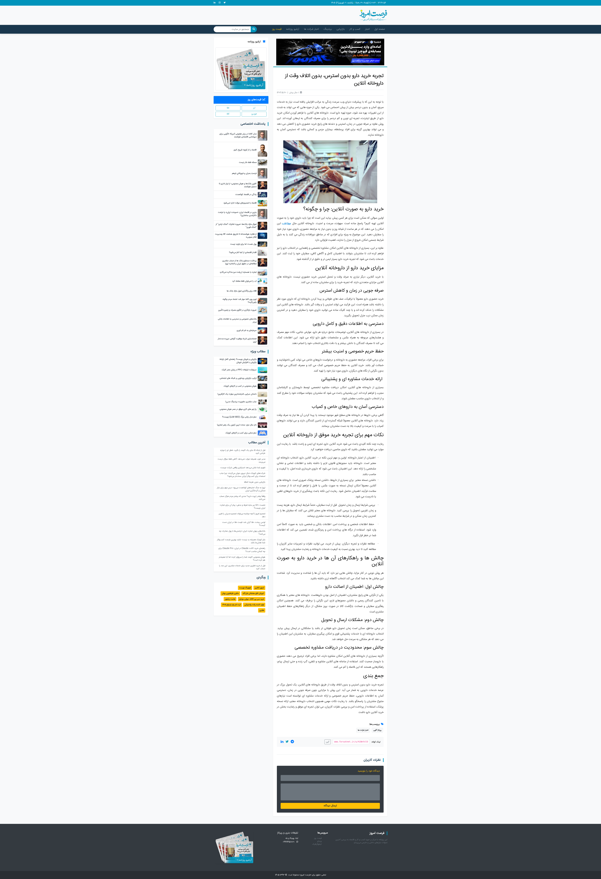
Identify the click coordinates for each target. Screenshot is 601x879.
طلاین (261, 610)
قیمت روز (276, 29)
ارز (254, 108)
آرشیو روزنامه (292, 29)
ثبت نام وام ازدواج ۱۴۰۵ (231, 604)
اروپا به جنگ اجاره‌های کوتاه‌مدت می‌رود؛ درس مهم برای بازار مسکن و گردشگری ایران (241, 489)
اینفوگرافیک (317, 844)
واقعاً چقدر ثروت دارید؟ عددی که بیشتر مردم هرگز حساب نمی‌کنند (242, 498)
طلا (228, 108)
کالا (228, 114)
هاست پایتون (230, 599)
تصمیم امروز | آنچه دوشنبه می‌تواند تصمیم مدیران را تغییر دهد (242, 515)
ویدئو (319, 841)
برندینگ (328, 29)
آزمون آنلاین (259, 587)
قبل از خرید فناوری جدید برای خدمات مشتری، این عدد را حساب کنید (242, 567)
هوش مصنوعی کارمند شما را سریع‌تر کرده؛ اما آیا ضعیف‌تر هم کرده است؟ (242, 559)
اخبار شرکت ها (311, 29)
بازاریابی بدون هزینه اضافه (254, 482)
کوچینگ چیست (245, 587)
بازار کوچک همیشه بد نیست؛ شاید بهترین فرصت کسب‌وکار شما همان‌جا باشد (241, 541)
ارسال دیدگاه (330, 806)
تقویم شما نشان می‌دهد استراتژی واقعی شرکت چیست (242, 467)
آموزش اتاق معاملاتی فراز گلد (253, 593)
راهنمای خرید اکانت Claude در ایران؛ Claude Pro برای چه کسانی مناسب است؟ (241, 550)
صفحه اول (379, 29)
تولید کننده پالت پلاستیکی (254, 604)
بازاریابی (340, 29)
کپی (327, 742)
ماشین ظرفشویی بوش (230, 593)
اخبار (367, 29)
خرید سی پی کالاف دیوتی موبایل (251, 599)
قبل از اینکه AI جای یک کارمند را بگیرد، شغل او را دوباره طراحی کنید (242, 452)
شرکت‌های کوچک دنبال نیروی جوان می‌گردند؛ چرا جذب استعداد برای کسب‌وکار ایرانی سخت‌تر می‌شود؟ (242, 475)
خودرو (254, 114)
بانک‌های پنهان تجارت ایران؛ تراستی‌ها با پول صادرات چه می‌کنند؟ (242, 533)
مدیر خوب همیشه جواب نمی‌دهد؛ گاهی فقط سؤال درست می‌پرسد (241, 461)
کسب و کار (354, 29)
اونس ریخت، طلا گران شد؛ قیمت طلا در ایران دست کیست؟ (243, 524)
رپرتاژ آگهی (377, 730)
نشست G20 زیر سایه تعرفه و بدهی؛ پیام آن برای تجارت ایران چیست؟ (242, 507)
